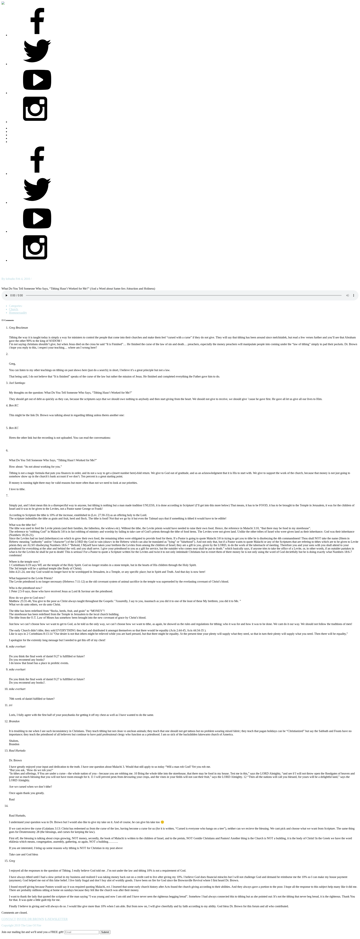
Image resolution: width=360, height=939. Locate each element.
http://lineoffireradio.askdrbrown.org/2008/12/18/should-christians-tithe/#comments (58, 444)
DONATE (15, 141)
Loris (12, 495)
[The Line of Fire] (6, 3)
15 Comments (40, 278)
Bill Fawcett (16, 450)
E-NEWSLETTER (56, 919)
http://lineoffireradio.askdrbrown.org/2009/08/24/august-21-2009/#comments (54, 421)
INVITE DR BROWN (30, 919)
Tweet (5, 282)
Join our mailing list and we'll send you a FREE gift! (33, 932)
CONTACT (9, 919)
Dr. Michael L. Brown (22, 354)
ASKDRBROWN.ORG (23, 128)
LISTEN (14, 135)
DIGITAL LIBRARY (22, 138)
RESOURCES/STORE (23, 131)
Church (13, 309)
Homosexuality (18, 312)
